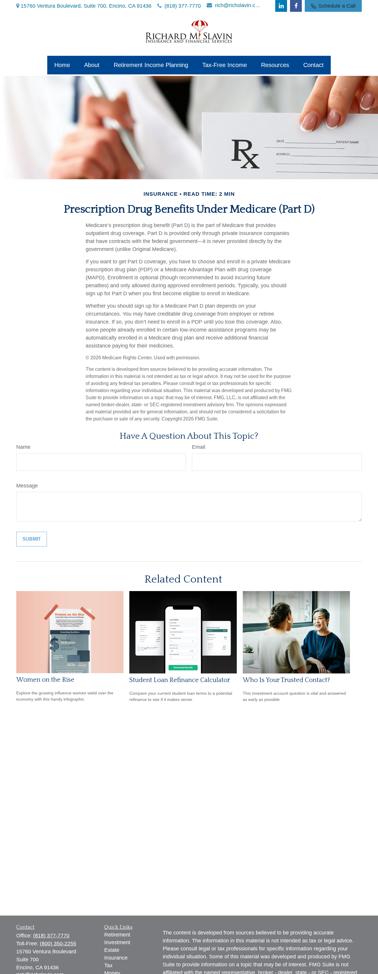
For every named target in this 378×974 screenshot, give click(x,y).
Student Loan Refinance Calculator (179, 680)
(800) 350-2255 (58, 944)
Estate (111, 950)
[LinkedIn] (281, 6)
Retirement (117, 935)
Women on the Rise (45, 679)
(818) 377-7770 (182, 6)
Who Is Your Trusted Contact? (286, 680)
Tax (108, 965)
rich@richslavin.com (238, 5)
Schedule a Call (337, 6)
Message (27, 486)
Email (198, 447)
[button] (62, 65)
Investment (117, 942)
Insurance (116, 958)
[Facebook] (296, 6)
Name (23, 447)
